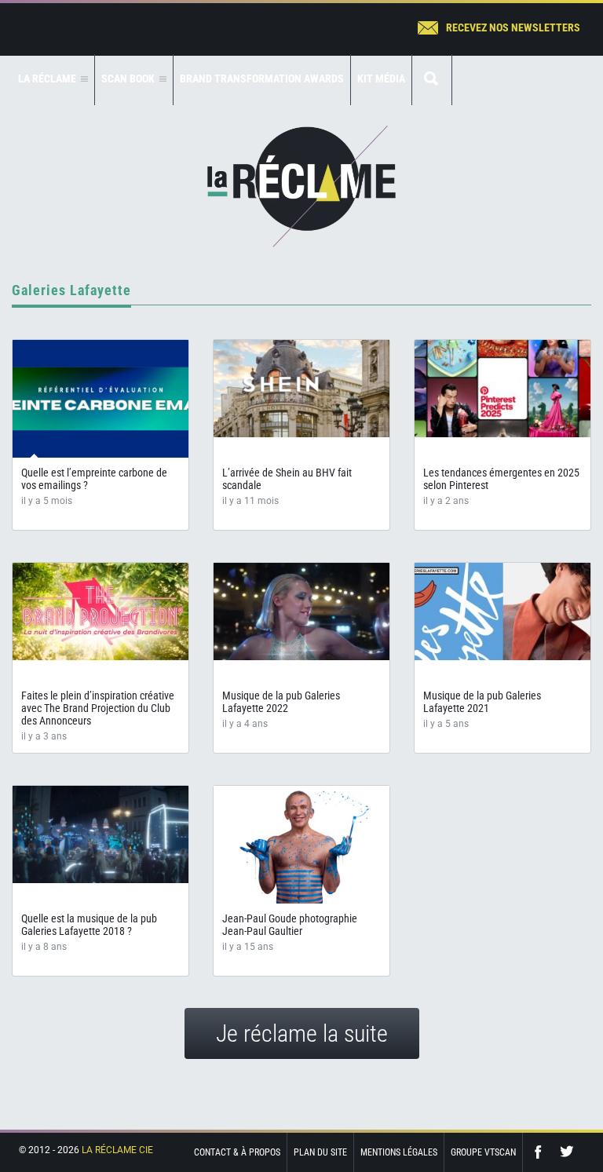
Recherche (431, 79)
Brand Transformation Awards (262, 78)
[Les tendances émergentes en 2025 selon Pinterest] (502, 388)
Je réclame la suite (302, 1033)
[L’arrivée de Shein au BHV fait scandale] (301, 388)
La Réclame (301, 186)
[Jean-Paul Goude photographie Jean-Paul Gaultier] (301, 852)
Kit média (381, 78)
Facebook (542, 1152)
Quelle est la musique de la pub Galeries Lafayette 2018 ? (89, 924)
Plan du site (320, 1152)
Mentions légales (398, 1152)
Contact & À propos (237, 1152)
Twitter (567, 1152)
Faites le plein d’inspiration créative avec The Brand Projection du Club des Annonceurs (97, 708)
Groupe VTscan (483, 1152)
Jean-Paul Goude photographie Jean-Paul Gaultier (289, 924)
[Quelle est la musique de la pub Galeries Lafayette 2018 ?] (100, 834)
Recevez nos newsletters (513, 27)
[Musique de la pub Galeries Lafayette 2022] (301, 611)
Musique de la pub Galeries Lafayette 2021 (482, 701)
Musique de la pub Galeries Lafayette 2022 (281, 701)
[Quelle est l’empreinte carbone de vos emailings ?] (100, 399)
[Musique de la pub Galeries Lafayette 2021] (502, 611)
